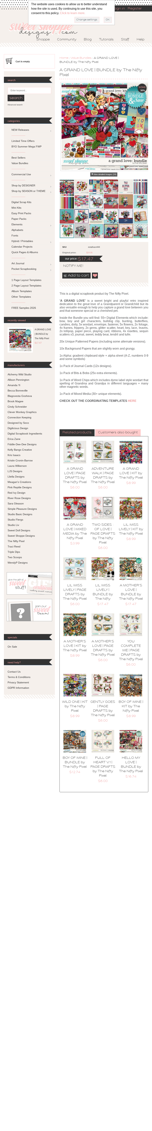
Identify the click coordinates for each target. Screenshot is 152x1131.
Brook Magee (15, 401)
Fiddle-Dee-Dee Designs (22, 444)
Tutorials (106, 39)
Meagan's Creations (19, 481)
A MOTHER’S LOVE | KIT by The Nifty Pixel (75, 646)
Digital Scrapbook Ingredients (25, 433)
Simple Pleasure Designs (22, 508)
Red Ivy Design (16, 492)
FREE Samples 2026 (23, 307)
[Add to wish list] (95, 275)
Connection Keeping (19, 417)
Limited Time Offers (22, 140)
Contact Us (14, 671)
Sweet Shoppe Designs (21, 535)
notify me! (70, 266)
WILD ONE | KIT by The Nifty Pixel (75, 706)
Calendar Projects (21, 246)
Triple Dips (14, 551)
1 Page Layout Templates (26, 280)
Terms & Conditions (19, 677)
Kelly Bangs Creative (20, 449)
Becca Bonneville (18, 390)
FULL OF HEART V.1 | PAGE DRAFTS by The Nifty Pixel (102, 767)
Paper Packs (18, 218)
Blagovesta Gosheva (20, 395)
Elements (16, 224)
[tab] (77, 432)
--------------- (18, 135)
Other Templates (21, 296)
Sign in (119, 8)
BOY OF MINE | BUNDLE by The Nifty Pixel (75, 762)
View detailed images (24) (104, 174)
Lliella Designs (16, 476)
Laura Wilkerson (17, 465)
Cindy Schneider (17, 406)
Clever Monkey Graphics (22, 412)
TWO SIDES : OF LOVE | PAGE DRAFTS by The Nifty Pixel (102, 533)
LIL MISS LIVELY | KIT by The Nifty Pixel (131, 529)
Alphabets (17, 229)
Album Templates (21, 291)
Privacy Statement (18, 682)
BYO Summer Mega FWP (26, 146)
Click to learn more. (72, 13)
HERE (132, 400)
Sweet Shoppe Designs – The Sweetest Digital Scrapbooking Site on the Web (46, 29)
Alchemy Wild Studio (20, 374)
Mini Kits (16, 207)
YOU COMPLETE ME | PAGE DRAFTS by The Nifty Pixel (131, 650)
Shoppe (43, 39)
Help (140, 39)
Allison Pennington (18, 379)
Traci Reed (14, 546)
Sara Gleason (16, 503)
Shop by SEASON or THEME (28, 191)
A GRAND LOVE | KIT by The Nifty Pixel (131, 473)
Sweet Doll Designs (19, 530)
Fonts (14, 235)
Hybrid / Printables (22, 241)
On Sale (12, 646)
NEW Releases (20, 129)
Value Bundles (81, 58)
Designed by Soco (18, 422)
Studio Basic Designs (20, 514)
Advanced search (15, 105)
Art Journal (17, 263)
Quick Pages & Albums (24, 252)
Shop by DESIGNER (23, 185)
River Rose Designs (19, 498)
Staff (125, 39)
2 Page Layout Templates (26, 285)
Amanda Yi (14, 385)
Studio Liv (13, 524)
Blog (88, 39)
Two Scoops (15, 557)
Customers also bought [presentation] (118, 432)
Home (64, 58)
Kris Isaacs (14, 455)
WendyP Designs (18, 562)
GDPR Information (18, 687)
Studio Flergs (15, 519)
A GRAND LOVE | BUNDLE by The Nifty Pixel (43, 334)
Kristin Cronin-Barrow (20, 460)
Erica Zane (14, 438)
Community (66, 39)
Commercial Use (21, 174)
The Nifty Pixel (16, 541)
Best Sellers (18, 157)
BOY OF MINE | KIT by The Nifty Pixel (131, 706)
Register (135, 8)
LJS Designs (15, 471)
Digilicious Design (18, 428)
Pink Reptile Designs (20, 487)
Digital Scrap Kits (21, 202)
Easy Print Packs (21, 213)
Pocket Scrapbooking (23, 268)
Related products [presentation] (77, 432)
